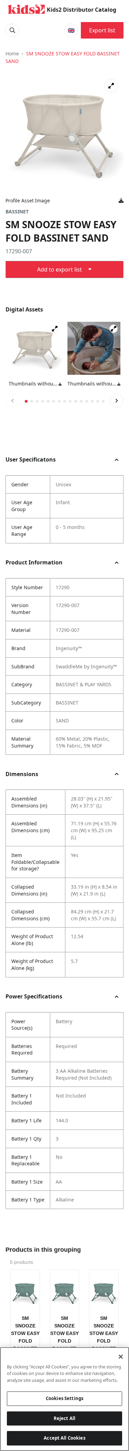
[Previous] (12, 400)
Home (12, 53)
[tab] (26, 401)
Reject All (64, 1418)
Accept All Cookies (64, 1438)
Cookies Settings (64, 1398)
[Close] (120, 1356)
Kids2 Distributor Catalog (81, 9)
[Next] (116, 400)
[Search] (12, 30)
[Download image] (121, 200)
